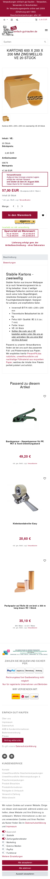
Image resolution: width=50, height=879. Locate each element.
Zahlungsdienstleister (17, 838)
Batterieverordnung (11, 732)
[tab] (25, 257)
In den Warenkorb (19, 215)
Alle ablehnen (25, 868)
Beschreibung (9, 257)
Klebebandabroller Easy (25, 523)
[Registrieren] (17, 19)
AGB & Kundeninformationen (15, 729)
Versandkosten (24, 200)
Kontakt (5, 769)
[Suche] (45, 42)
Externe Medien (14, 845)
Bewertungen (9, 262)
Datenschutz (8, 725)
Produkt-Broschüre (11, 783)
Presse (5, 736)
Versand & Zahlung (11, 794)
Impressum (7, 722)
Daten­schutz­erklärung (35, 822)
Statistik (10, 835)
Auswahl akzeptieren (25, 873)
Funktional (11, 852)
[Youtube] (4, 756)
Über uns (6, 718)
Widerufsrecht (8, 797)
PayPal (10, 849)
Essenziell (11, 831)
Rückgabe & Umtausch (13, 790)
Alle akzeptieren (25, 862)
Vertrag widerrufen (13, 740)
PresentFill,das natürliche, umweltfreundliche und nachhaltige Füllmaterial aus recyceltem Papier (25, 358)
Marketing (11, 842)
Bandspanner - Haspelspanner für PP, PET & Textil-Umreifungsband (25, 442)
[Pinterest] (11, 756)
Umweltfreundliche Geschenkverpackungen (22, 773)
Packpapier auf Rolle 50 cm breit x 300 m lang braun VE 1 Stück (25, 607)
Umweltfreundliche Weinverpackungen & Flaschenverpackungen (21, 778)
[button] (5, 19)
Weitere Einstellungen (12, 856)
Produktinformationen (12, 787)
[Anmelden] (11, 19)
